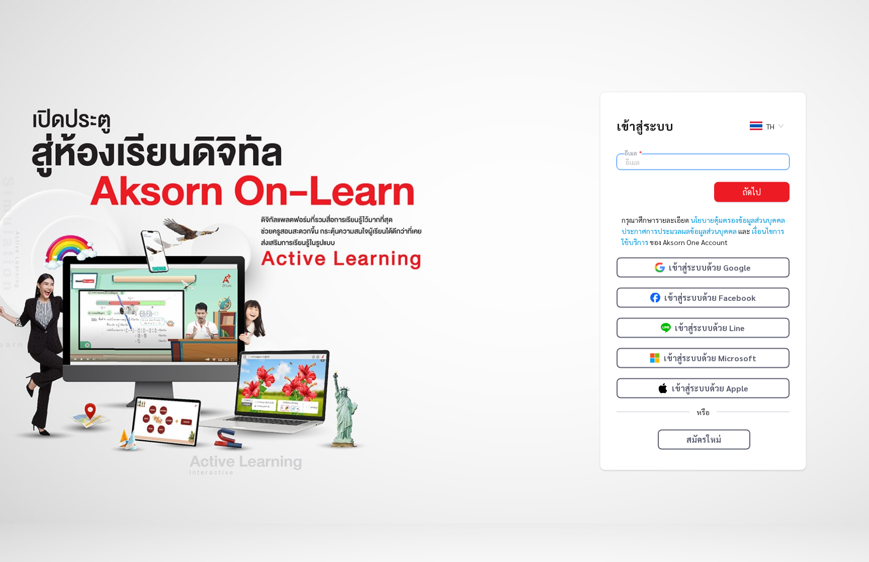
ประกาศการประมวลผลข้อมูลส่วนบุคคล (679, 230)
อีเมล (633, 152)
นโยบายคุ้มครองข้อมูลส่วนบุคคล (737, 219)
